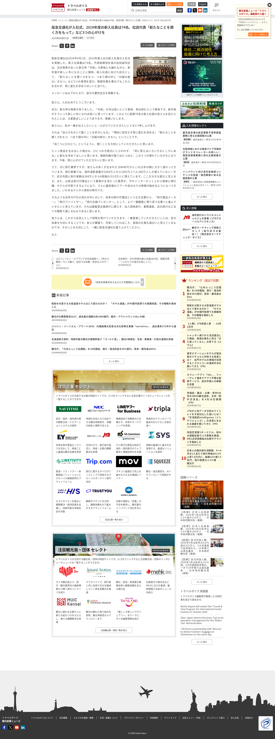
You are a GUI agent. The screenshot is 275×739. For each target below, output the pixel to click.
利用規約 (154, 717)
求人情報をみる (157, 4)
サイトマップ (170, 717)
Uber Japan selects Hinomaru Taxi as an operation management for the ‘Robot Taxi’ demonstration (201, 620)
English (202, 4)
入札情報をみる (140, 4)
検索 (179, 10)
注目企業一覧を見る (114, 519)
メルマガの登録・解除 (83, 717)
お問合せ (249, 717)
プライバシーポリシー (134, 717)
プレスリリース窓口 (216, 717)
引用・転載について (109, 717)
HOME (54, 20)
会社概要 (63, 717)
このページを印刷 (167, 45)
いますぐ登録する (259, 34)
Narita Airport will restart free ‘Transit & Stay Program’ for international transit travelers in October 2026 (201, 609)
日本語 (192, 4)
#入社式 (90, 37)
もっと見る (114, 361)
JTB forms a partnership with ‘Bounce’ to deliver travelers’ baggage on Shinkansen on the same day (201, 631)
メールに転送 (147, 45)
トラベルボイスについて (42, 717)
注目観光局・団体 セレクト (82, 550)
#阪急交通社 (78, 37)
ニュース (63, 20)
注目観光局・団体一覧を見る (114, 630)
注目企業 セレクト (74, 386)
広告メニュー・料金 (191, 717)
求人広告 (235, 717)
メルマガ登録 (176, 4)
